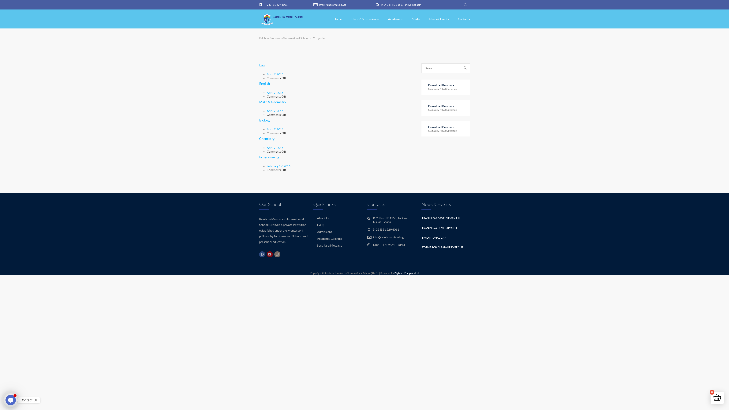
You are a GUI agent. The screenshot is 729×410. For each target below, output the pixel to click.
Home (338, 19)
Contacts (464, 19)
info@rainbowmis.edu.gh (332, 4)
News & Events (439, 19)
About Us (323, 218)
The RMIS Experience (365, 19)
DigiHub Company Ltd (406, 273)
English (264, 83)
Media (416, 19)
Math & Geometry (272, 102)
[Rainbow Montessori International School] (283, 18)
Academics (395, 19)
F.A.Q (320, 225)
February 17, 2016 (278, 166)
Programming (269, 157)
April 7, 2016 (275, 74)
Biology (264, 120)
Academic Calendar (329, 238)
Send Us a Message (329, 245)
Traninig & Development (439, 227)
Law (262, 65)
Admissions (324, 231)
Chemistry (267, 138)
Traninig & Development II (440, 218)
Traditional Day (433, 237)
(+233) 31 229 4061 (276, 4)
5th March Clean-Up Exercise (442, 247)
